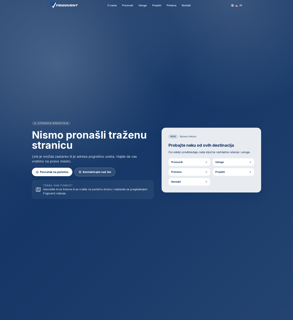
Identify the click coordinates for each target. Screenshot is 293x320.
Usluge (143, 5)
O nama (112, 5)
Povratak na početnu (54, 172)
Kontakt (186, 5)
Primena (171, 5)
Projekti (156, 5)
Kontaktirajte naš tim (97, 172)
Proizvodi (127, 5)
